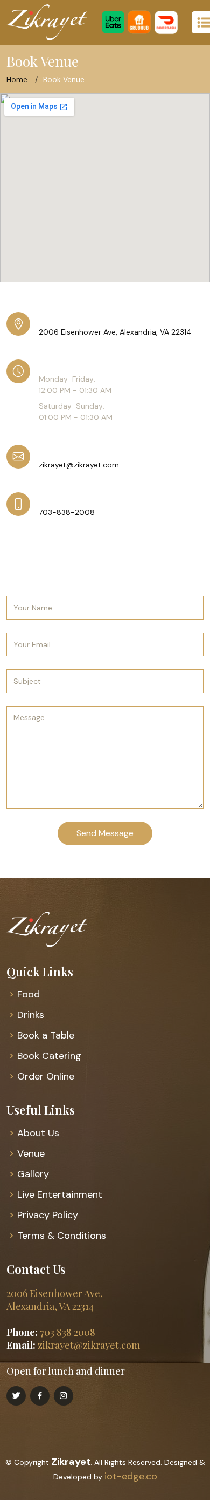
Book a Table (45, 1035)
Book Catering (49, 1056)
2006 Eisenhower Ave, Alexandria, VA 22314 (115, 332)
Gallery (33, 1174)
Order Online (45, 1076)
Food (28, 994)
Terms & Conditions (61, 1235)
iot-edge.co (130, 1476)
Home (16, 79)
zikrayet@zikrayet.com (79, 465)
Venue (31, 1153)
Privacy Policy (47, 1215)
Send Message (105, 833)
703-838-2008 (67, 512)
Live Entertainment (59, 1194)
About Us (38, 1133)
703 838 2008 (67, 1332)
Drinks (30, 1015)
